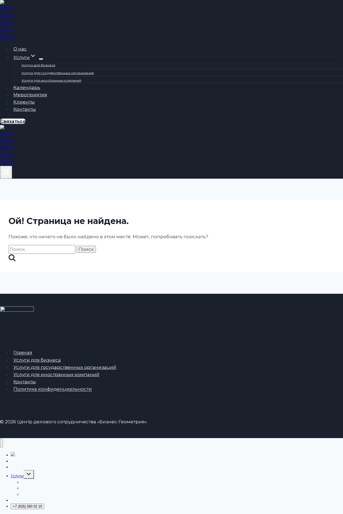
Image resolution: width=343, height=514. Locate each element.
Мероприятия (30, 94)
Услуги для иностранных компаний (51, 80)
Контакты (24, 109)
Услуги (17, 475)
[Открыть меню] (6, 172)
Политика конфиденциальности (52, 389)
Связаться (13, 121)
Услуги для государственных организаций (57, 73)
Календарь (26, 87)
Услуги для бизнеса (38, 65)
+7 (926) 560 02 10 (27, 506)
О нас (20, 49)
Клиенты (24, 102)
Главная (22, 352)
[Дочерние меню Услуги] (41, 59)
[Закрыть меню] (1, 443)
